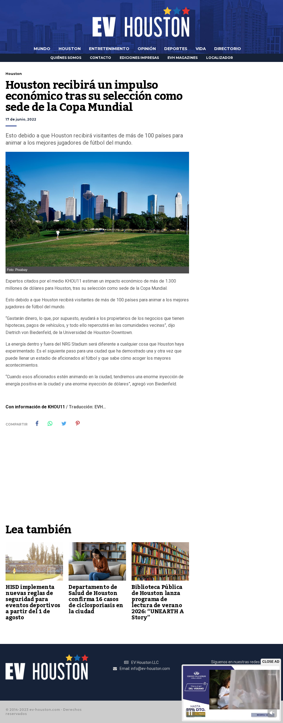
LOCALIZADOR (219, 58)
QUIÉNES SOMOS (65, 58)
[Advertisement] (97, 479)
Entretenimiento (109, 48)
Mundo (42, 48)
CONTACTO (100, 58)
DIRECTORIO (227, 48)
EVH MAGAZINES (182, 58)
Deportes (175, 48)
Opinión (147, 48)
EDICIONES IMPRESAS (139, 58)
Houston (70, 48)
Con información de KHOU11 (35, 406)
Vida (201, 48)
